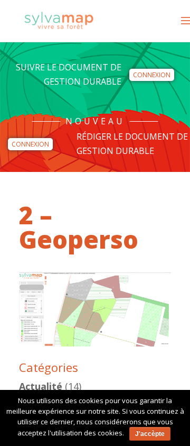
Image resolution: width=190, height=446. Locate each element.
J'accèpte (150, 434)
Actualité (40, 386)
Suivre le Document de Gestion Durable (68, 74)
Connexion (151, 74)
